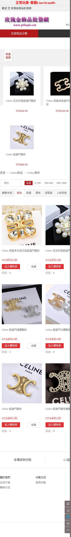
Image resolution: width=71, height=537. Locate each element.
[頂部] (68, 530)
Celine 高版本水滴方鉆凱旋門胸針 (21, 250)
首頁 (14, 41)
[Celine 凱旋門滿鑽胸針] (22, 304)
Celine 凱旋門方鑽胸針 (58, 329)
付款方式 (41, 477)
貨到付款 (41, 482)
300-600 (48, 183)
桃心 (68, 25)
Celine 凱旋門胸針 (12, 409)
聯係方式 (5, 487)
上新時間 (62, 192)
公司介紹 (5, 482)
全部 (28, 183)
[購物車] (68, 510)
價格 (38, 192)
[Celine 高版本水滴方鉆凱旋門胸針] (22, 224)
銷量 (28, 192)
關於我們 (5, 477)
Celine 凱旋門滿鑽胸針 (14, 329)
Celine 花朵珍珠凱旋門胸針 (21, 100)
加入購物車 (11, 345)
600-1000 (61, 183)
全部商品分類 (19, 33)
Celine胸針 (33, 172)
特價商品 (37, 41)
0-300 (38, 183)
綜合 (19, 192)
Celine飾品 (16, 172)
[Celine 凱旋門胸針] (22, 383)
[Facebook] (68, 517)
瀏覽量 (48, 192)
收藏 (33, 266)
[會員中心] (68, 504)
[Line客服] (68, 523)
